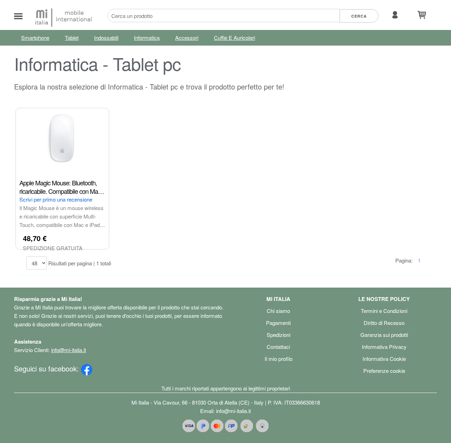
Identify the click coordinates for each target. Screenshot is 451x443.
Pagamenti (278, 322)
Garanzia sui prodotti (384, 334)
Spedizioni (278, 334)
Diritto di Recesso (384, 322)
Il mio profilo (278, 358)
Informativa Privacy (384, 346)
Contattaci (278, 346)
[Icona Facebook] (86, 368)
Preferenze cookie (384, 370)
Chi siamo (278, 310)
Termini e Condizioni (384, 310)
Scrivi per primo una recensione (55, 199)
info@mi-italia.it (68, 349)
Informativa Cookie (384, 358)
